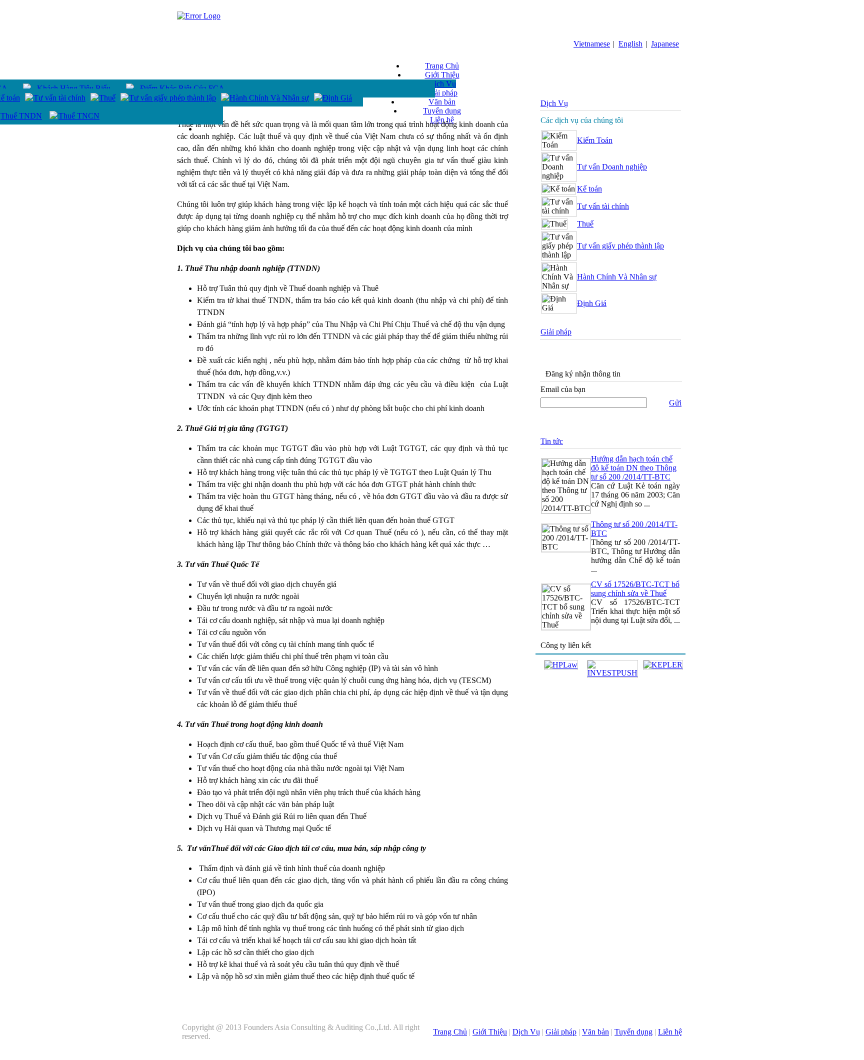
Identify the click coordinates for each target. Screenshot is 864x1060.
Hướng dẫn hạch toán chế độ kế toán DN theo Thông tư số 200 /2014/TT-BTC (633, 467)
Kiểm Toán (594, 140)
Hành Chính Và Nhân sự (269, 98)
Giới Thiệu (442, 74)
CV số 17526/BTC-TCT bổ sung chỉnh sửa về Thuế (635, 589)
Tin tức (551, 441)
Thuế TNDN (21, 116)
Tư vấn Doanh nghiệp (612, 166)
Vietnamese (592, 44)
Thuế (107, 98)
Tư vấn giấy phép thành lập (172, 98)
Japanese (665, 44)
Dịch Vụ (442, 84)
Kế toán (589, 188)
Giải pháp (442, 92)
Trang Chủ (442, 66)
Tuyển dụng (442, 110)
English (630, 44)
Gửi (675, 402)
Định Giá (337, 98)
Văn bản (442, 102)
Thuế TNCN (79, 116)
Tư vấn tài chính (60, 98)
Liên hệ (670, 1032)
